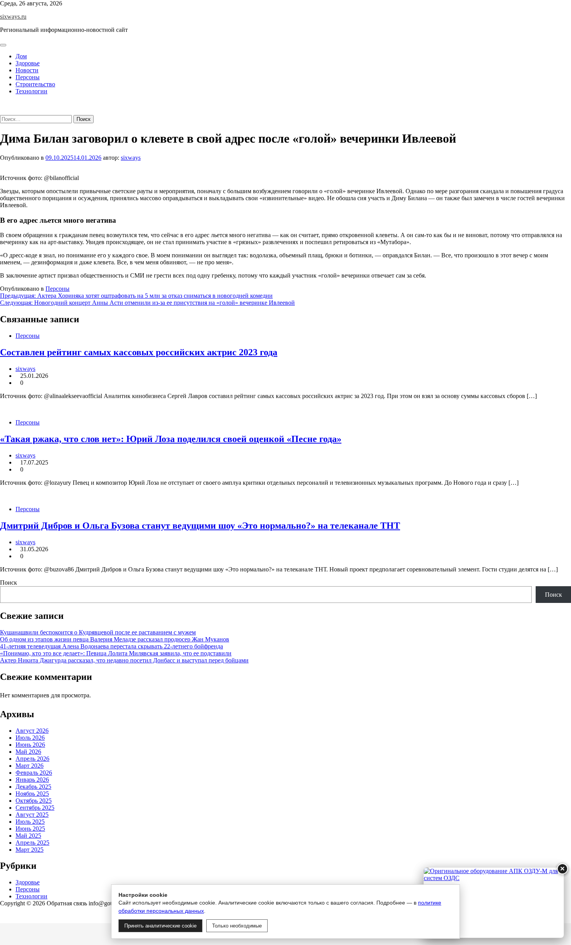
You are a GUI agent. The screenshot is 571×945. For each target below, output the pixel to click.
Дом (21, 56)
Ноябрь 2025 (32, 793)
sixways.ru (13, 16)
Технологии (31, 91)
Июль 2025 (30, 821)
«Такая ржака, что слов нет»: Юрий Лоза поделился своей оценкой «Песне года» (170, 439)
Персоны (28, 77)
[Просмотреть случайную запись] (2, 104)
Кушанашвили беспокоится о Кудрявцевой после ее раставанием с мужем (98, 632)
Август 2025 (32, 814)
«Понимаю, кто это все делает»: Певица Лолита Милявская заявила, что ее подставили (116, 653)
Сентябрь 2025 (35, 807)
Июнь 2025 (30, 828)
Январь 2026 (32, 779)
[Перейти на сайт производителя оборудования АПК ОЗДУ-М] (494, 903)
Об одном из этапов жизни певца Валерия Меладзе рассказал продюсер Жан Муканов (114, 639)
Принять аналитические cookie (160, 926)
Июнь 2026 (30, 744)
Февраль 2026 (34, 772)
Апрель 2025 (32, 842)
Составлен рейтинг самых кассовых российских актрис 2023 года (138, 352)
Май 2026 (28, 751)
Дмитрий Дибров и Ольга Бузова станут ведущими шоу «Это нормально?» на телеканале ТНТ (200, 526)
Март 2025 (30, 849)
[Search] (2, 111)
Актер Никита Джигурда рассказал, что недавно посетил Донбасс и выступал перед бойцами (124, 660)
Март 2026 (30, 765)
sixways (131, 157)
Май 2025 (28, 835)
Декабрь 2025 (33, 786)
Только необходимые (237, 926)
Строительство (35, 84)
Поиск (8, 582)
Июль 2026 (30, 737)
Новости (27, 70)
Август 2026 (32, 730)
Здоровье (28, 63)
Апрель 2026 (32, 758)
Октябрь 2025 (34, 800)
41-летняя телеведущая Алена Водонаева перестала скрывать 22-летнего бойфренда (111, 646)
